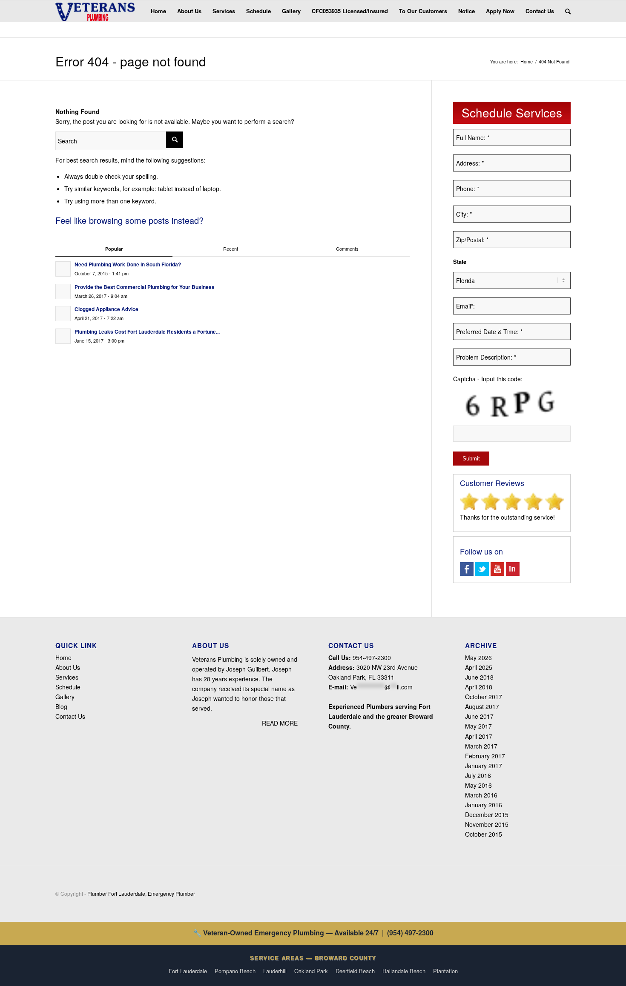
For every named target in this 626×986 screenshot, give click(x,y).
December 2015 (486, 814)
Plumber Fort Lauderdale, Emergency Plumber (141, 893)
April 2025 (478, 667)
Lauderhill (275, 971)
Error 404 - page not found (130, 61)
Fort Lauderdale (188, 971)
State (459, 262)
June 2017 (479, 716)
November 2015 (486, 824)
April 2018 (478, 687)
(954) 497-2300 (410, 932)
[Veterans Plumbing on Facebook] (467, 573)
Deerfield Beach (355, 971)
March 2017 (481, 746)
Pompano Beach (235, 971)
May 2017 (478, 726)
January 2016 (483, 804)
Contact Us (70, 716)
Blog (61, 706)
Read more (280, 723)
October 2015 (483, 834)
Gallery (65, 696)
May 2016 (478, 785)
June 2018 (479, 677)
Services (66, 677)
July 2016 (478, 775)
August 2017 (482, 706)
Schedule (67, 687)
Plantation (445, 971)
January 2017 (483, 765)
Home (526, 61)
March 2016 (481, 795)
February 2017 (485, 756)
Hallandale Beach (403, 971)
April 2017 (478, 736)
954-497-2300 (371, 657)
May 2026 (478, 657)
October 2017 (483, 696)
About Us (67, 667)
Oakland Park (311, 971)
